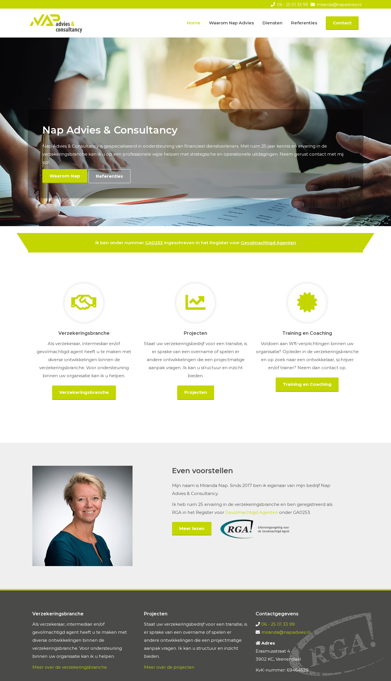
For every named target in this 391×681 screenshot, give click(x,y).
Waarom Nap (65, 176)
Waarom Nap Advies (231, 23)
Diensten (272, 23)
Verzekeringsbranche (84, 392)
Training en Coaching (307, 384)
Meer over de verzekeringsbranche (69, 667)
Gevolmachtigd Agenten (268, 242)
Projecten (195, 392)
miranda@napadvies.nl (339, 4)
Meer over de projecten (169, 667)
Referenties (304, 23)
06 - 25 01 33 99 (292, 4)
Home (193, 23)
